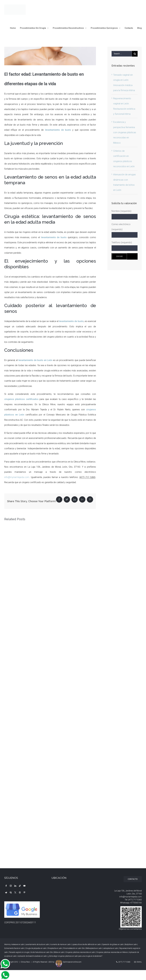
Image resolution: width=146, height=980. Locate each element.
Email (139, 962)
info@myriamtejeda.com (16, 477)
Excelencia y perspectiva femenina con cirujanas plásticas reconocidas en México (124, 132)
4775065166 (136, 903)
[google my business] (22, 904)
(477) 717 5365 (135, 900)
